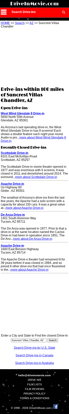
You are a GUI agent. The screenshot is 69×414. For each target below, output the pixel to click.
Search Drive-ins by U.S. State (34, 347)
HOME (5, 23)
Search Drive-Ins (24, 12)
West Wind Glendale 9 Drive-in (22, 113)
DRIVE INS (34, 379)
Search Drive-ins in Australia (34, 363)
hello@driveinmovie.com (34, 375)
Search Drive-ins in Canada (34, 355)
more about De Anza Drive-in (32, 238)
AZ (32, 23)
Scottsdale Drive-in (14, 153)
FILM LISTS (34, 384)
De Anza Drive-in (13, 214)
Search (20, 23)
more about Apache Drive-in (25, 207)
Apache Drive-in (12, 183)
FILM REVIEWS (34, 389)
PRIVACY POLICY (34, 393)
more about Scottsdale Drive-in (36, 177)
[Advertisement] (34, 57)
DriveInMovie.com (34, 4)
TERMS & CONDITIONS (34, 398)
